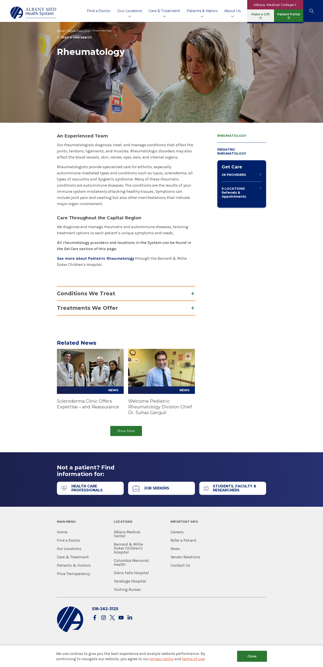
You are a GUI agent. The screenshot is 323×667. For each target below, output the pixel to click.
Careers (177, 532)
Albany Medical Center (127, 534)
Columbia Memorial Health (131, 562)
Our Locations (129, 11)
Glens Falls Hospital (131, 573)
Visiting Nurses (127, 589)
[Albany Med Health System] (33, 12)
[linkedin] (129, 618)
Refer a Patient (183, 540)
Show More (126, 431)
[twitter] (112, 618)
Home (61, 30)
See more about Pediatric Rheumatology (95, 258)
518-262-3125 (105, 608)
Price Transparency (73, 574)
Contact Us (180, 565)
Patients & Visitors (202, 11)
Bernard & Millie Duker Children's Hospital (128, 548)
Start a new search (76, 37)
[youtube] (121, 618)
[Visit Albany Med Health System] (70, 631)
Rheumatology (231, 136)
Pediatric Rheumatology (231, 151)
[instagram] (103, 618)
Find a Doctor (99, 11)
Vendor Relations (185, 557)
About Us (232, 11)
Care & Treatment (164, 11)
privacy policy (162, 658)
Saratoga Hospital (130, 581)
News (175, 549)
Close (251, 656)
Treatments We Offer (87, 308)
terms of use (193, 658)
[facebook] (94, 618)
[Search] (311, 11)
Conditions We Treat (86, 293)
